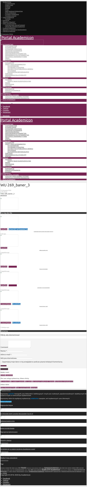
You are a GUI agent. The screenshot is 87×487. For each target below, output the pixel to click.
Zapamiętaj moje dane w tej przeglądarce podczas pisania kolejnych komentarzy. (32, 362)
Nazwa (4, 351)
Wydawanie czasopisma (13, 49)
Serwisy (5, 78)
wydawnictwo (26, 471)
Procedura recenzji (10, 16)
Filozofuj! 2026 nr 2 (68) (44, 325)
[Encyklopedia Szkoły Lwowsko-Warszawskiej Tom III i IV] (9, 227)
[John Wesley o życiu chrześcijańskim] (9, 283)
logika (66, 467)
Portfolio (8, 19)
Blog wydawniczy (9, 99)
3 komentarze (4, 460)
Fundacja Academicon (9, 28)
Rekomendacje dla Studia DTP (15, 75)
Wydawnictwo (7, 2)
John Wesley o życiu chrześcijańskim (43, 287)
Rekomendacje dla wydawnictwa (17, 55)
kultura (60, 467)
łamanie (5, 473)
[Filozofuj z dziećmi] (2, 437)
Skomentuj (3, 195)
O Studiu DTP (9, 63)
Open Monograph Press (8, 387)
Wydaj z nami (9, 5)
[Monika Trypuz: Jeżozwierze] (2, 455)
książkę (2, 375)
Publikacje (7, 93)
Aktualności (7, 87)
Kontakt (7, 8)
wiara (8, 471)
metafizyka (69, 467)
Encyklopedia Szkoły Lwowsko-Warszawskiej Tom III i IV (43, 231)
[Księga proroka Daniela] (9, 264)
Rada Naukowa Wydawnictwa (14, 11)
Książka (3, 229)
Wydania (7, 6)
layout (63, 467)
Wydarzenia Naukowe (20, 471)
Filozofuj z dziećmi (5, 440)
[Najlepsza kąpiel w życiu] (9, 246)
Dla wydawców (13, 66)
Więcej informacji (6, 401)
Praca (7, 9)
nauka (77, 467)
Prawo (7, 83)
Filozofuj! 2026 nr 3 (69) (44, 306)
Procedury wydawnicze (12, 14)
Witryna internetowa (8, 358)
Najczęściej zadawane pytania (16, 56)
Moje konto (6, 115)
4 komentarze (4, 451)
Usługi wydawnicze (8, 17)
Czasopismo (5, 304)
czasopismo (9, 375)
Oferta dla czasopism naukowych (15, 26)
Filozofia (8, 79)
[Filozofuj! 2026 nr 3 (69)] (9, 302)
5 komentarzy (4, 443)
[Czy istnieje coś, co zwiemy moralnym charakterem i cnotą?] (2, 446)
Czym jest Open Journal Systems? (15, 25)
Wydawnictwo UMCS (57, 471)
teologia (69, 469)
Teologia (8, 86)
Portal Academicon (16, 120)
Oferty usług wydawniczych (15, 64)
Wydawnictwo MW (49, 471)
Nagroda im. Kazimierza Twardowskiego (15, 29)
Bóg (10, 467)
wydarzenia (14, 471)
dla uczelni (28, 381)
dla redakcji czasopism (17, 381)
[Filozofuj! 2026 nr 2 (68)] (9, 320)
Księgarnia (6, 20)
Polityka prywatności (9, 31)
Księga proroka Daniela (7, 428)
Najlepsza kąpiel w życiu (43, 250)
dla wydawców (5, 381)
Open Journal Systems (9, 23)
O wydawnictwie (10, 3)
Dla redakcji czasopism (16, 67)
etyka (19, 467)
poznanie (7, 469)
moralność (74, 467)
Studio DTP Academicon (51, 470)
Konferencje (9, 89)
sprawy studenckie (37, 469)
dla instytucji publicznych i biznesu (43, 381)
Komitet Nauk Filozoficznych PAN (19, 81)
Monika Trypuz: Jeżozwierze (8, 458)
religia (29, 469)
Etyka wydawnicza (10, 13)
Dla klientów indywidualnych (18, 72)
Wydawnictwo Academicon (36, 471)
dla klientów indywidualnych (64, 381)
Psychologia (9, 84)
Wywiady (8, 92)
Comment (4, 347)
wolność (10, 471)
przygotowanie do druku (19, 469)
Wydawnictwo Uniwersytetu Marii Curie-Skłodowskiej (71, 471)
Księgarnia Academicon (51, 467)
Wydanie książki (10, 47)
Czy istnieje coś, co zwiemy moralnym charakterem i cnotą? (17, 449)
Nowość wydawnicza (12, 90)
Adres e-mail (6, 354)
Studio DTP (6, 61)
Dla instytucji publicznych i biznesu (20, 69)
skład (32, 469)
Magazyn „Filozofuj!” (9, 22)
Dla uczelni (12, 70)
